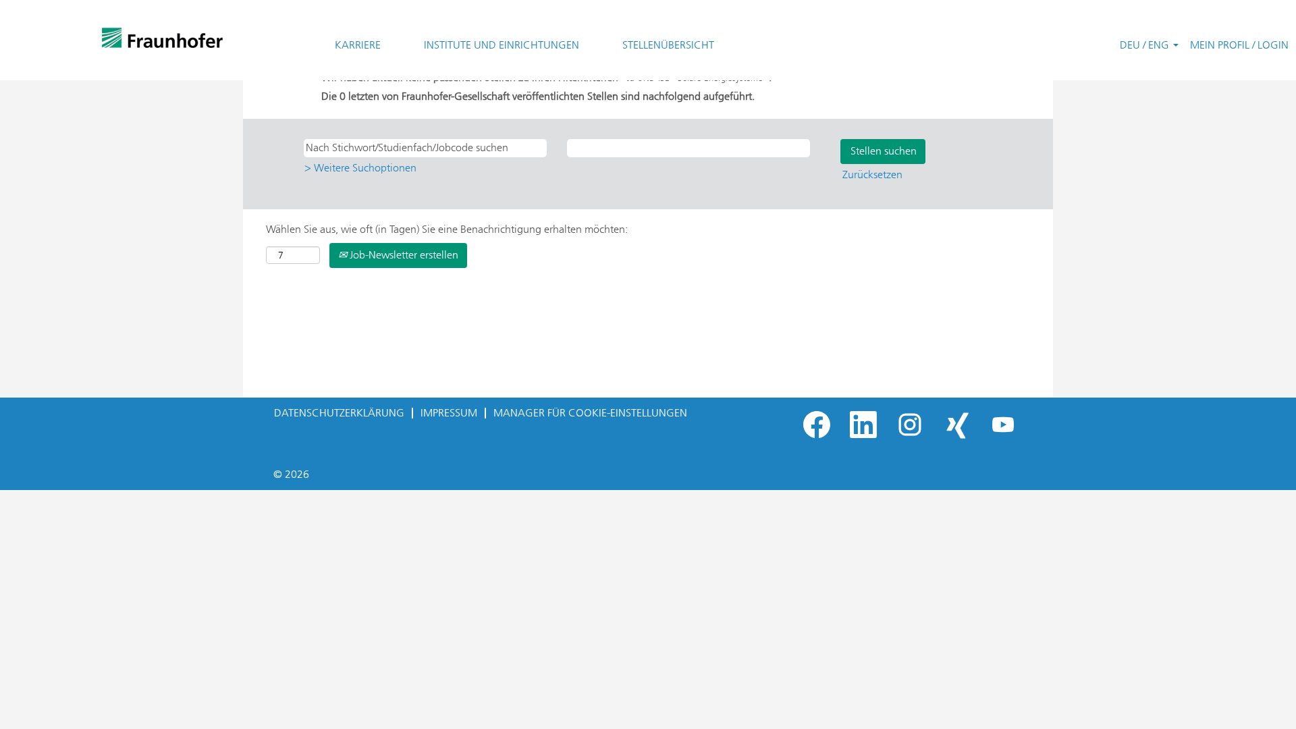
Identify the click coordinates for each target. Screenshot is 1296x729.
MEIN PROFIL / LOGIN (1239, 44)
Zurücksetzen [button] (872, 174)
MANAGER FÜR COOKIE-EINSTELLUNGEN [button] (590, 412)
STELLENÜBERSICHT (668, 44)
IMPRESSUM (449, 412)
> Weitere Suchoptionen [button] (360, 167)
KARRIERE (358, 44)
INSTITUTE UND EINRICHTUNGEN (501, 44)
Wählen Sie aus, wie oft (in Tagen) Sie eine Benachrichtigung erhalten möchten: (447, 229)
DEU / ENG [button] (1146, 44)
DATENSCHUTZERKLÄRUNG (339, 412)
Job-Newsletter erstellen (402, 254)
